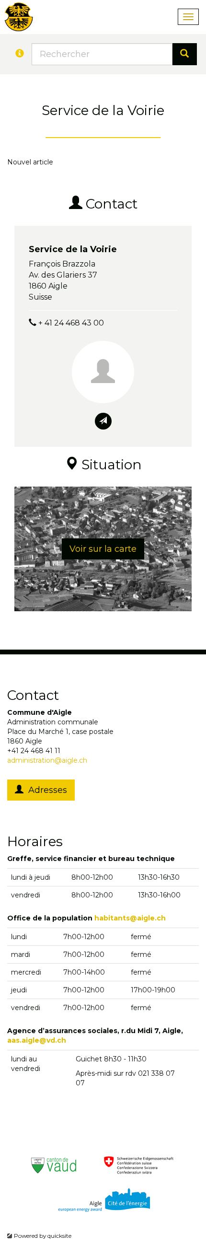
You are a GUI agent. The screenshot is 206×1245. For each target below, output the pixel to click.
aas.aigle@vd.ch (36, 1040)
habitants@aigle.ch (130, 918)
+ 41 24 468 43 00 (71, 322)
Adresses (45, 790)
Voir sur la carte (103, 549)
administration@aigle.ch (47, 760)
